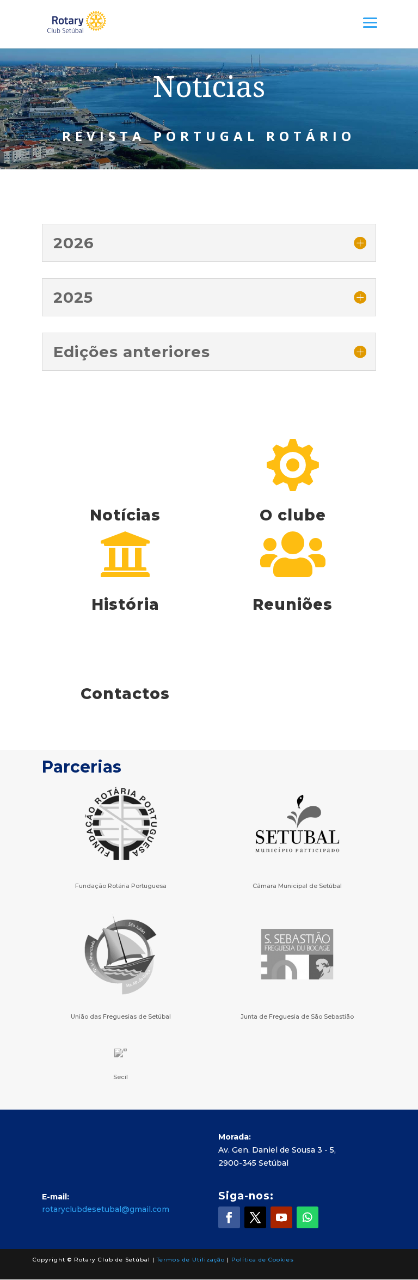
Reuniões (293, 604)
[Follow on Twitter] (255, 1217)
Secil (120, 1077)
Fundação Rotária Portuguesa (121, 886)
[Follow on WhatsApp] (307, 1217)
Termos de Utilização (191, 1259)
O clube (293, 515)
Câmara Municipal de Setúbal (297, 886)
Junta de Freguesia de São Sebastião (297, 1016)
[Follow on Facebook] (229, 1217)
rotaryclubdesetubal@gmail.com (105, 1209)
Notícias (125, 515)
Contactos (125, 693)
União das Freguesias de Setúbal (121, 1016)
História (125, 604)
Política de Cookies (262, 1259)
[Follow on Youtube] (281, 1217)
